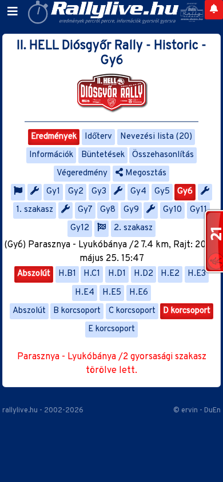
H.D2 (143, 273)
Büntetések (103, 155)
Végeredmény (82, 173)
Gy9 (131, 209)
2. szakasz (133, 228)
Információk (51, 155)
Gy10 (172, 209)
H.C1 (91, 273)
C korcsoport (132, 311)
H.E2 (170, 273)
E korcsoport (111, 329)
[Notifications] (214, 9)
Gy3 (98, 191)
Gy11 (198, 209)
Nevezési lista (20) (156, 136)
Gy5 (162, 191)
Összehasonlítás (163, 155)
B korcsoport (77, 311)
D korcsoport (186, 311)
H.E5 (111, 292)
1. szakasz (34, 209)
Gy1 (53, 191)
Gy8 (108, 209)
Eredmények (54, 136)
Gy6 (185, 191)
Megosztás (144, 173)
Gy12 (79, 228)
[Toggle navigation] (12, 12)
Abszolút (33, 273)
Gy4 (138, 191)
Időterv (98, 136)
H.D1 (117, 273)
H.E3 (197, 273)
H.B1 (67, 273)
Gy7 (85, 209)
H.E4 (84, 292)
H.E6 (138, 292)
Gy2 (75, 191)
